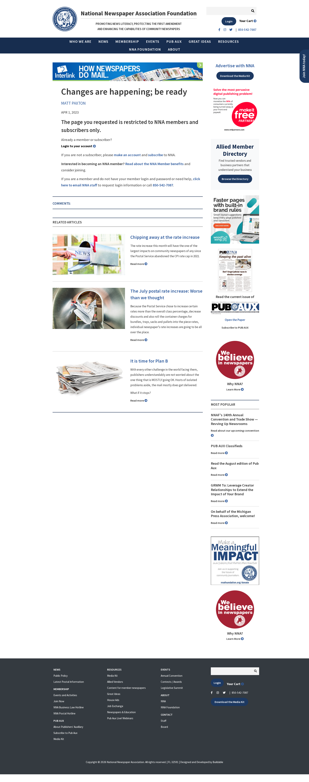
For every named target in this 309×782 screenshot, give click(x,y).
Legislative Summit (172, 688)
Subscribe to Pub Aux (65, 733)
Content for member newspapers (126, 688)
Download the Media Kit (235, 76)
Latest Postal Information (68, 681)
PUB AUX (174, 41)
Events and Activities (65, 695)
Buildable (218, 762)
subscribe (155, 155)
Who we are (80, 41)
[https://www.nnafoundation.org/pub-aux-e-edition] (235, 270)
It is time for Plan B (149, 361)
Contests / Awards (171, 681)
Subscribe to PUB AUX (235, 327)
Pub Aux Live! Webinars (120, 718)
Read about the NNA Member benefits (154, 164)
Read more (137, 264)
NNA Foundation (145, 49)
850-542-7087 (163, 185)
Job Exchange (115, 706)
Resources (228, 41)
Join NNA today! (304, 66)
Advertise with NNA (235, 66)
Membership (127, 41)
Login (228, 21)
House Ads (113, 700)
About (174, 49)
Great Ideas (200, 41)
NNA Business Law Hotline (68, 707)
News (103, 41)
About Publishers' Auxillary (68, 727)
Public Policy (60, 675)
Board (164, 727)
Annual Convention (171, 675)
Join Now (58, 701)
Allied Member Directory (235, 150)
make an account (127, 155)
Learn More (233, 389)
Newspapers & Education (121, 712)
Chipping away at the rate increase (165, 237)
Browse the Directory (235, 179)
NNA (163, 701)
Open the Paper (235, 320)
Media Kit (58, 739)
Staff (163, 720)
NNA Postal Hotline (64, 713)
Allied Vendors (115, 681)
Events (152, 41)
